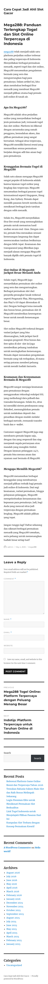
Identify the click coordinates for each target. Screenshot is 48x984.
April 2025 (11, 932)
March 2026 (12, 891)
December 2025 (14, 902)
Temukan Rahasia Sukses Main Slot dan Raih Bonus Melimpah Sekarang (25, 792)
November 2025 (14, 906)
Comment (10, 579)
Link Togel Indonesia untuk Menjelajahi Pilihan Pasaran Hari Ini (23, 815)
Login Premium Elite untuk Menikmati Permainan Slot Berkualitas (20, 804)
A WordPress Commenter (17, 847)
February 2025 (14, 940)
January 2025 (13, 944)
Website (8, 645)
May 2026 (11, 884)
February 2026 (14, 895)
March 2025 (12, 936)
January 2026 (13, 899)
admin (10, 547)
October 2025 (13, 910)
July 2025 (11, 921)
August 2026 (13, 872)
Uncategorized (14, 965)
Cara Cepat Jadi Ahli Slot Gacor (16, 976)
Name (7, 619)
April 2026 (11, 887)
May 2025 (11, 929)
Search (7, 753)
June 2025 (11, 925)
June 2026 (11, 880)
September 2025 (15, 914)
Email (8, 632)
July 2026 (11, 876)
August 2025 (13, 917)
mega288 (9, 51)
